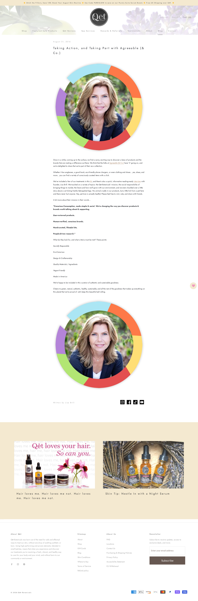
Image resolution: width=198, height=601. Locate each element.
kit (91, 181)
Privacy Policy (112, 557)
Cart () (187, 17)
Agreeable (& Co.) (116, 163)
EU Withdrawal (113, 566)
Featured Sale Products (45, 31)
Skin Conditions (84, 557)
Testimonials (134, 31)
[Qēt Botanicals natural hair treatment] (54, 465)
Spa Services (88, 31)
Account (164, 17)
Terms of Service (84, 566)
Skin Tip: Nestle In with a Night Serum (137, 494)
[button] (193, 285)
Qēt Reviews (69, 31)
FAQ (108, 539)
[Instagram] (18, 564)
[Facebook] (12, 564)
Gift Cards (82, 548)
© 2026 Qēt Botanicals (21, 592)
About (149, 31)
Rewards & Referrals (111, 31)
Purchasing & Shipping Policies (119, 552)
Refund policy (83, 570)
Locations (110, 544)
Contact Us (111, 548)
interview (137, 181)
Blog (160, 31)
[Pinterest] (24, 564)
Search (175, 17)
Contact (172, 31)
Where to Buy (83, 561)
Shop (24, 31)
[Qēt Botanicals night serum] (143, 465)
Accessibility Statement (116, 561)
